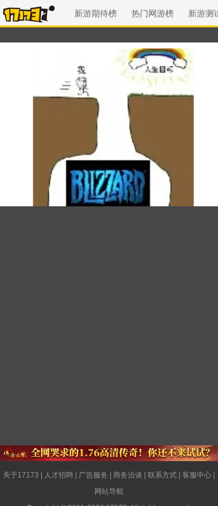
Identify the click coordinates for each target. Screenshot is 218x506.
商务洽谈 (127, 475)
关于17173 (21, 475)
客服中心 (196, 475)
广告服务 (93, 475)
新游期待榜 (95, 13)
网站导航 (109, 491)
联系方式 (162, 475)
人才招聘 (58, 475)
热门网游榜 (152, 13)
